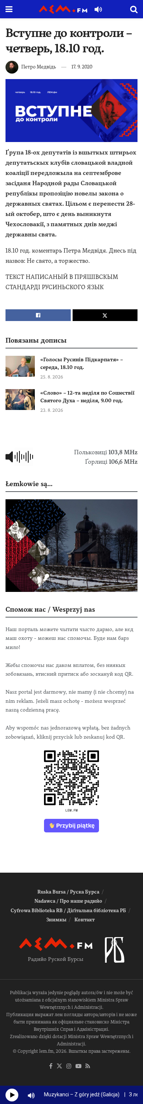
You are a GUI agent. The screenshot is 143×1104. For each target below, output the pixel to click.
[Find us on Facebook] (50, 1066)
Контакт (84, 919)
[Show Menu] (9, 9)
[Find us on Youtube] (78, 1066)
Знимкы (56, 919)
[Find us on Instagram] (69, 1066)
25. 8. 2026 (51, 377)
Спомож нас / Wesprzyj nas (50, 609)
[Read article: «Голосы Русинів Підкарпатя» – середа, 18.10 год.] (20, 366)
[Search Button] (134, 9)
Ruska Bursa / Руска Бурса (68, 892)
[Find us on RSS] (87, 1066)
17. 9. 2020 (82, 67)
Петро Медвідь (38, 67)
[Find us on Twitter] (59, 1066)
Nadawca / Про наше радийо (68, 901)
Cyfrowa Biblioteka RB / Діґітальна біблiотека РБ (68, 910)
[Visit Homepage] (63, 9)
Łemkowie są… (29, 484)
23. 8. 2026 (51, 410)
